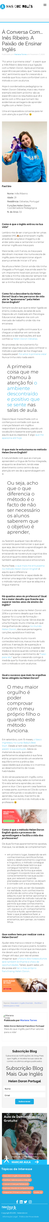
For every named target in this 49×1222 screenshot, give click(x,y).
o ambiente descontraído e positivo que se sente (23, 394)
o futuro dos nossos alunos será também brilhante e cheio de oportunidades (24, 961)
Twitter (11, 1037)
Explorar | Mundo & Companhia (18, 1188)
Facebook (3, 1037)
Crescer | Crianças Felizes (15, 1184)
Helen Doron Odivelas (25, 339)
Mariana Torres (20, 54)
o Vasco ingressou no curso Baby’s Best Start (22, 742)
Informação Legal (10, 1217)
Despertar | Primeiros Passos (16, 1192)
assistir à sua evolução (14, 749)
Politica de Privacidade (29, 1217)
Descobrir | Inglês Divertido (21, 1003)
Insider (38, 1192)
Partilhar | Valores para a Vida (17, 1180)
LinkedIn (7, 1037)
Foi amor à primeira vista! (33, 354)
